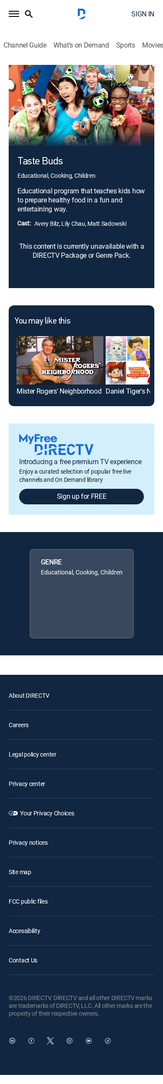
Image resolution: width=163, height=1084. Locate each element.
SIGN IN (142, 14)
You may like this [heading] (42, 321)
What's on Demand (81, 45)
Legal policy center (33, 754)
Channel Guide (25, 45)
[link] (60, 360)
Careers (19, 725)
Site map (20, 872)
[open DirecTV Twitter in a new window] (50, 1040)
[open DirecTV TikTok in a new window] (107, 1040)
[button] (14, 14)
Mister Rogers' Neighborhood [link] (59, 391)
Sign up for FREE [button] (81, 496)
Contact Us (23, 960)
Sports (125, 45)
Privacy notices (28, 842)
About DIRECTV (29, 695)
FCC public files (28, 901)
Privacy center (27, 783)
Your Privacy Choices (47, 813)
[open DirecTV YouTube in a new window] (88, 1040)
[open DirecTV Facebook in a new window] (31, 1040)
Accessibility (24, 931)
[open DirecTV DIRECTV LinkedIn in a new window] (12, 1040)
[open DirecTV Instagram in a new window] (69, 1040)
